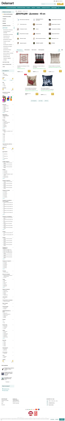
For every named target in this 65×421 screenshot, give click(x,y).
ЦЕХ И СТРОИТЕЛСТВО (7, 64)
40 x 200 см (5, 264)
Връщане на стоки (16, 401)
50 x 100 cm (5, 191)
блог (2, 403)
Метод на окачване (6, 274)
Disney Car (5, 282)
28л (4, 136)
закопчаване (5, 296)
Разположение (5, 306)
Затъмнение (5, 352)
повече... (4, 102)
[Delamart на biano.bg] (35, 413)
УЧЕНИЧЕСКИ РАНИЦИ (21, 7)
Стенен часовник (6, 37)
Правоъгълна (6, 291)
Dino (4, 281)
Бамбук (5, 109)
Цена (4, 77)
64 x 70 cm (5, 194)
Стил (3, 355)
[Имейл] (54, 1)
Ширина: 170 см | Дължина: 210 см (8, 253)
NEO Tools (5, 350)
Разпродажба (6, 75)
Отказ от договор (16, 403)
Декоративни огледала (7, 39)
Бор (4, 84)
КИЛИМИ (38, 7)
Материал (4, 104)
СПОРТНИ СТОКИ (6, 62)
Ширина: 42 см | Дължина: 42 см (8, 207)
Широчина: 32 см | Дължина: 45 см (8, 218)
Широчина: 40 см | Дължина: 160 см (8, 228)
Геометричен (6, 333)
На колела (5, 145)
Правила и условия (5, 400)
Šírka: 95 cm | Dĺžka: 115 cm (8, 250)
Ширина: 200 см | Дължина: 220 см (8, 188)
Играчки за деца (6, 51)
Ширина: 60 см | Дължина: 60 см (8, 213)
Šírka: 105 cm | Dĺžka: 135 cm (8, 251)
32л (4, 139)
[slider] (3, 78)
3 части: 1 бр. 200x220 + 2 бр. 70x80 (8, 131)
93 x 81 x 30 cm (6, 272)
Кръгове (5, 277)
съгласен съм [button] (61, 419)
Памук (5, 110)
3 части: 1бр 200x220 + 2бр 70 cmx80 (8, 174)
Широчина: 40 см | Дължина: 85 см (8, 222)
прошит (5, 328)
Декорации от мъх (6, 54)
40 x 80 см (5, 267)
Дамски (5, 316)
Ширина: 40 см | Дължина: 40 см (8, 205)
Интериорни (5, 307)
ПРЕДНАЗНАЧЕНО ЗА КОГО (6, 311)
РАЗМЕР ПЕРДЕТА (6, 161)
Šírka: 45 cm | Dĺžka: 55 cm (7, 249)
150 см (5, 342)
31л (4, 138)
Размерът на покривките (7, 216)
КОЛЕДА (4, 59)
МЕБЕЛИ (33, 7)
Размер (4, 169)
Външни (5, 308)
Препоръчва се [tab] (19, 49)
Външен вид (5, 324)
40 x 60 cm (5, 266)
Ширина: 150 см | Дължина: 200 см (8, 184)
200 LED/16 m (6, 156)
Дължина (4, 87)
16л (4, 135)
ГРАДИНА (28, 7)
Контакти (3, 404)
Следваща (7, 381)
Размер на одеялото (6, 180)
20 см (4, 341)
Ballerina (5, 280)
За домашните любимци (7, 44)
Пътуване (5, 121)
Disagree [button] (57, 419)
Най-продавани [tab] (41, 49)
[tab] (59, 49)
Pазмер (4, 231)
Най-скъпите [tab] (34, 49)
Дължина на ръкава (6, 92)
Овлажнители (38, 33)
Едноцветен (5, 334)
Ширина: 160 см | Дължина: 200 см (8, 186)
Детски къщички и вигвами (8, 53)
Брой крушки (5, 151)
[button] (62, 4)
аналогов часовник (7, 301)
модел (4, 330)
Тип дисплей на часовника (7, 300)
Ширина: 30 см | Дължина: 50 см (8, 203)
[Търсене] (55, 4)
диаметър (4, 147)
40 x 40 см (5, 265)
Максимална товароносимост (6, 115)
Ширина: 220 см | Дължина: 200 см (8, 245)
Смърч (5, 85)
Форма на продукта (6, 289)
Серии (4, 279)
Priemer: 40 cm (6, 177)
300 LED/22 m (6, 158)
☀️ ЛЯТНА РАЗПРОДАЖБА (11, 7)
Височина (4, 340)
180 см (5, 343)
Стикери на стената (6, 41)
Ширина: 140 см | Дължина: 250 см (8, 163)
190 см (5, 344)
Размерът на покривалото (5, 248)
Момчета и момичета (7, 314)
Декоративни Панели (7, 49)
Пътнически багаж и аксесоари (7, 32)
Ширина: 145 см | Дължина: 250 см (8, 165)
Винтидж (5, 125)
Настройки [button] (52, 419)
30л (4, 137)
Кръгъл (5, 292)
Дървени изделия (6, 56)
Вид (3, 82)
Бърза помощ (5, 390)
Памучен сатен (6, 111)
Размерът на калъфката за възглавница (7, 201)
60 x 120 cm (5, 193)
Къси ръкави (6, 93)
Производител (5, 347)
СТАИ (4, 66)
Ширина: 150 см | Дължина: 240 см (8, 167)
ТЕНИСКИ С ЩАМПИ (7, 58)
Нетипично (5, 290)
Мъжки (5, 317)
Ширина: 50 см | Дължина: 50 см (8, 211)
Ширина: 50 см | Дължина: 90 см (8, 233)
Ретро (5, 124)
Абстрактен (5, 331)
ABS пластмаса (6, 105)
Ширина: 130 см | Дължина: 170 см (8, 182)
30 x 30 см (5, 262)
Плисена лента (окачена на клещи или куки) (8, 276)
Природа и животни (7, 122)
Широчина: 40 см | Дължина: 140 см (8, 226)
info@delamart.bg (6, 388)
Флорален (5, 335)
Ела (4, 83)
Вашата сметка (59, 1)
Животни (5, 126)
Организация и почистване (8, 34)
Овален (5, 293)
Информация (4, 399)
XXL (4, 322)
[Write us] (47, 405)
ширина (4, 359)
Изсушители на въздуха (7, 46)
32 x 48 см (5, 263)
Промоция (5, 74)
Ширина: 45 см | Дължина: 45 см (8, 209)
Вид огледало (5, 303)
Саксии (4, 42)
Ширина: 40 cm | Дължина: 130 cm (8, 224)
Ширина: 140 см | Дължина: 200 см (8, 239)
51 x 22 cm (5, 192)
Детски (5, 332)
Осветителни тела (6, 36)
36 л (4, 140)
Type (3, 73)
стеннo (5, 304)
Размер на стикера (6, 190)
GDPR (3, 401)
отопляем (5, 327)
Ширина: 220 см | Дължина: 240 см (8, 257)
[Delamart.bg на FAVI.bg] (31, 413)
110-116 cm (5, 170)
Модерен (5, 356)
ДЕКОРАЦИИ (55, 8)
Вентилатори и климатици (8, 29)
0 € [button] (60, 4)
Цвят (3, 95)
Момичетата (6, 315)
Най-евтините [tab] (27, 49)
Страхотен (5, 353)
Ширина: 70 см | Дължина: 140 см (8, 235)
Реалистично (6, 123)
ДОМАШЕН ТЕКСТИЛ (46, 7)
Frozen (5, 283)
